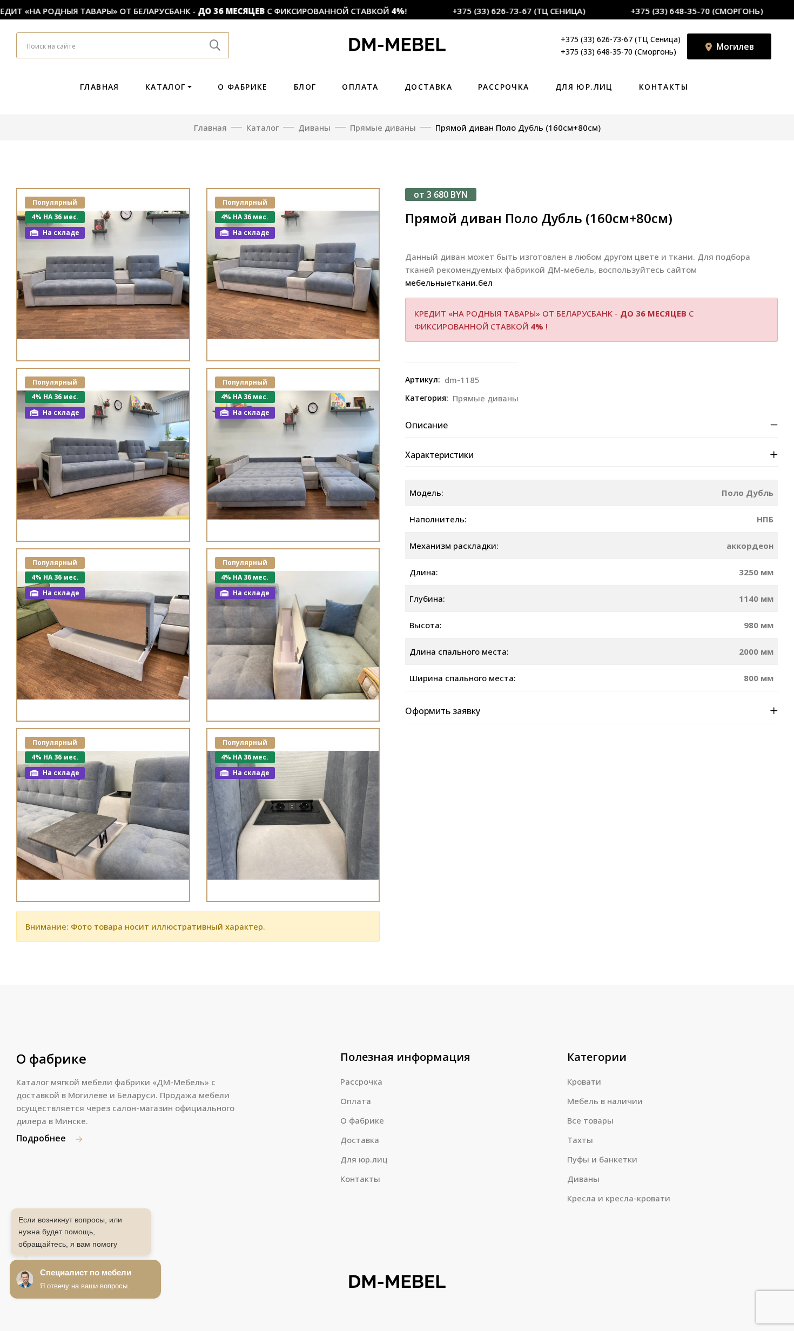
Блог (305, 87)
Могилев (734, 46)
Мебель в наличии (605, 1100)
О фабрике (243, 87)
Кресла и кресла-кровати (618, 1198)
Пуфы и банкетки (602, 1159)
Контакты (663, 87)
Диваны (583, 1178)
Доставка (428, 87)
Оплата (360, 87)
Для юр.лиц (584, 87)
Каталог (165, 87)
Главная (99, 87)
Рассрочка (503, 87)
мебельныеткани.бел (449, 282)
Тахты (580, 1139)
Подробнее (42, 1138)
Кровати (584, 1081)
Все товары (590, 1120)
